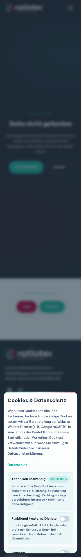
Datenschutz (17, 465)
